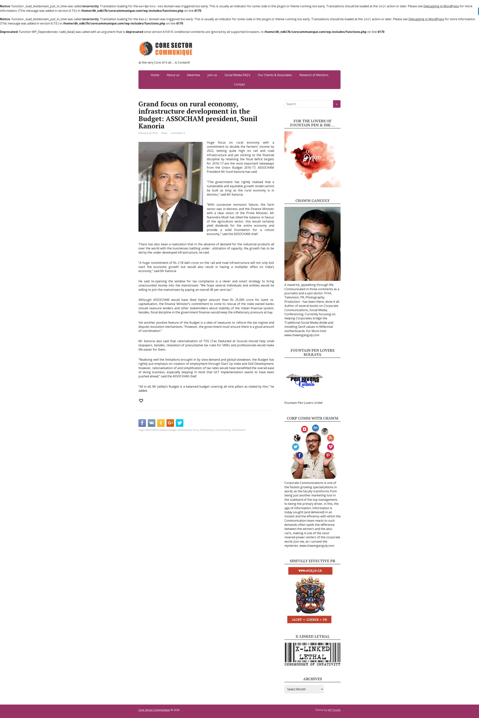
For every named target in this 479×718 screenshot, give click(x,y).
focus (196, 430)
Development (184, 430)
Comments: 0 (178, 133)
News (164, 133)
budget (172, 430)
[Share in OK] (161, 423)
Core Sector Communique (154, 710)
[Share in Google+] (170, 423)
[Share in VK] (151, 423)
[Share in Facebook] (142, 423)
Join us (212, 75)
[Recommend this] (141, 400)
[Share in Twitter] (179, 423)
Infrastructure (207, 430)
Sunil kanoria (238, 430)
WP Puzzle (334, 710)
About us (173, 75)
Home (155, 75)
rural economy (223, 430)
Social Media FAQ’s (237, 75)
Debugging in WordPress (441, 6)
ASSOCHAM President (156, 430)
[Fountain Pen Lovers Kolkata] (304, 380)
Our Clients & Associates (275, 75)
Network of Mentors (313, 75)
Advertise (193, 75)
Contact (239, 84)
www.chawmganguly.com (301, 335)
